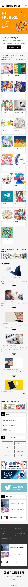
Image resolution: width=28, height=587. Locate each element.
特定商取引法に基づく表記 (6, 538)
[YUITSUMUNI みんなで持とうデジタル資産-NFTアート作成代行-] (11, 6)
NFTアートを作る (18, 528)
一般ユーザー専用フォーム (20, 533)
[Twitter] (14, 579)
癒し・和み (20, 443)
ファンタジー (8, 443)
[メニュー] (26, 6)
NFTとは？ (3, 528)
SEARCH (26, 2)
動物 (8, 451)
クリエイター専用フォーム (6, 535)
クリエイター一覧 (18, 531)
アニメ (20, 447)
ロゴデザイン (8, 455)
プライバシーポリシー (19, 535)
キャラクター (20, 451)
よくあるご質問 (4, 533)
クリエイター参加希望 (5, 531)
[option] (14, 21)
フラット (20, 455)
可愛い (7, 447)
